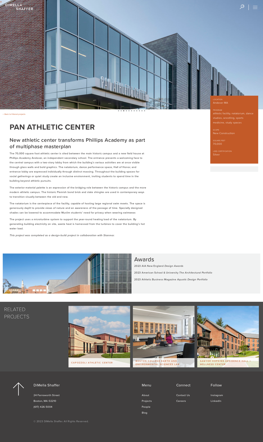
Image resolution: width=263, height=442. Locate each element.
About (145, 395)
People (146, 406)
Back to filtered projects (15, 114)
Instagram (217, 395)
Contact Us (183, 395)
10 (141, 110)
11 (144, 110)
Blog (144, 412)
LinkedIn (216, 401)
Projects (147, 401)
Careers (181, 401)
